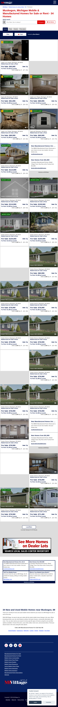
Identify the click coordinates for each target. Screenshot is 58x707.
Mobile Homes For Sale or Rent (16, 7)
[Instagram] (6, 645)
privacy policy (32, 698)
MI (25, 7)
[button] (4, 22)
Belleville (26, 630)
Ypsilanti (41, 630)
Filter (7, 34)
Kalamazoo (20, 630)
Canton (32, 630)
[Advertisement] (43, 50)
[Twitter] (15, 645)
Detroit (36, 630)
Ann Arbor (47, 630)
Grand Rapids (12, 630)
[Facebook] (11, 645)
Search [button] (42, 22)
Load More (29, 527)
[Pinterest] (20, 645)
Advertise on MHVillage (43, 172)
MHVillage (5, 7)
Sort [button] (21, 34)
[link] (8, 67)
